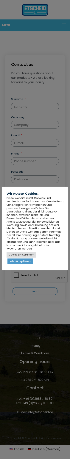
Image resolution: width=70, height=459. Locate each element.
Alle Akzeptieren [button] (20, 261)
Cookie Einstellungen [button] (21, 254)
